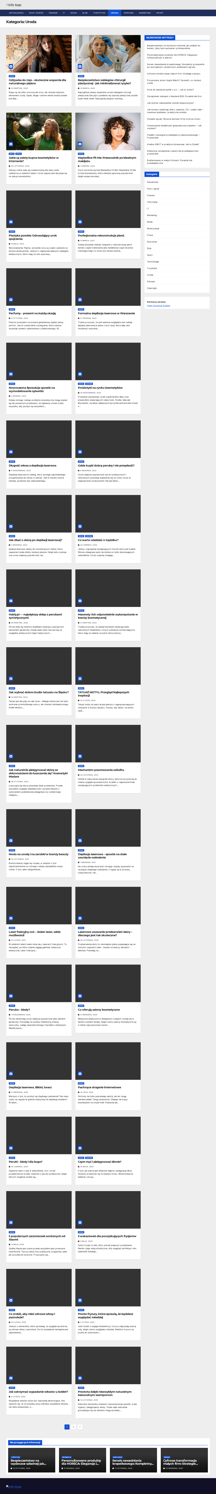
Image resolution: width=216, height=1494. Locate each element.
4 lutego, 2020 (87, 1322)
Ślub (85, 13)
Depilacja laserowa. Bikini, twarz (30, 1087)
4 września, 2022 (19, 545)
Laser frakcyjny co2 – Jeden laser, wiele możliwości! (34, 933)
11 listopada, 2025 (123, 1468)
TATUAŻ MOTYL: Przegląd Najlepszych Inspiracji (103, 694)
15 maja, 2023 (17, 244)
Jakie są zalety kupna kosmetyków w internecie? (34, 159)
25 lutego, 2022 (88, 700)
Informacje (152, 202)
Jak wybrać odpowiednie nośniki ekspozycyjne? (170, 103)
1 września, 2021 (88, 862)
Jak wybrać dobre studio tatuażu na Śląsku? (39, 692)
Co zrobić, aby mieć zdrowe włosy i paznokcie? (32, 1315)
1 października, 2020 (20, 1015)
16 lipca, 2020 (86, 1092)
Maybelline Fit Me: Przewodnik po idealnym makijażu (107, 159)
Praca (150, 235)
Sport (160, 13)
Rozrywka (152, 241)
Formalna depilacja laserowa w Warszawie (106, 313)
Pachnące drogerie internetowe (99, 1087)
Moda (73, 13)
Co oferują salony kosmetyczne (99, 1009)
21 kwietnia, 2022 (88, 623)
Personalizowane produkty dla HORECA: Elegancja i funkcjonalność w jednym (81, 1464)
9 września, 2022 (88, 470)
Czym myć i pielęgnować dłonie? (99, 1161)
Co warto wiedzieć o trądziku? (98, 540)
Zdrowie (129, 13)
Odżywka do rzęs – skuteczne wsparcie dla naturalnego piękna (37, 81)
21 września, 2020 (88, 1015)
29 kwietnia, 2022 (19, 623)
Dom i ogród (36, 13)
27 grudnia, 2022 (88, 318)
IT (64, 13)
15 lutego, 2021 (18, 940)
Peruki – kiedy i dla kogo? (25, 1161)
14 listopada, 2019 (89, 1400)
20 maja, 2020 (87, 1167)
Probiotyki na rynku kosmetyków (100, 387)
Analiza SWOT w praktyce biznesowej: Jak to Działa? (173, 144)
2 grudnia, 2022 (18, 396)
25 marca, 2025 (87, 88)
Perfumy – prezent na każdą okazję (32, 313)
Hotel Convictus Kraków (158, 305)
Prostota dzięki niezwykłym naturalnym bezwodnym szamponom (105, 1393)
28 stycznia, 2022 (19, 782)
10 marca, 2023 (87, 240)
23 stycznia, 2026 (21, 1468)
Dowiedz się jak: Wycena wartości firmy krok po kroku (173, 119)
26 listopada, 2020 (89, 940)
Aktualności (16, 13)
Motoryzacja (153, 228)
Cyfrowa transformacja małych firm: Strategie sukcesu (173, 73)
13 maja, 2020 (17, 1244)
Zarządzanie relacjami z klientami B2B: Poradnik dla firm (174, 96)
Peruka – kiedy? (19, 1009)
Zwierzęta (151, 288)
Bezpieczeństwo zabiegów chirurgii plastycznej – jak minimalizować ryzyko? (104, 81)
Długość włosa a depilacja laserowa (32, 465)
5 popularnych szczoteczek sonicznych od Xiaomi (37, 1237)
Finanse (53, 13)
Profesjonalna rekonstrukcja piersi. (101, 235)
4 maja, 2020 (86, 1241)
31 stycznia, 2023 (19, 318)
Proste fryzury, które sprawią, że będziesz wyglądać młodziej (105, 1315)
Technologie (153, 261)
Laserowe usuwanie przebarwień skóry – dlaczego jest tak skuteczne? (105, 933)
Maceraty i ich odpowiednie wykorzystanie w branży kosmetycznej (108, 616)
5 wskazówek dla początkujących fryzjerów (107, 1236)
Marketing (145, 13)
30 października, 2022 (90, 393)
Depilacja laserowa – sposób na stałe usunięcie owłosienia (102, 856)
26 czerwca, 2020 (19, 1167)
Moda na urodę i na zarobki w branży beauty (38, 854)
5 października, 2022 (21, 470)
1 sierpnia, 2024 (87, 166)
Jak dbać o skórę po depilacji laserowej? (35, 540)
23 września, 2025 (174, 1468)
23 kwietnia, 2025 (19, 88)
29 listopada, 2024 (20, 166)
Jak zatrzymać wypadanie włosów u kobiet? (38, 1391)
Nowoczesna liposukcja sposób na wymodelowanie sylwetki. (32, 389)
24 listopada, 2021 (89, 775)
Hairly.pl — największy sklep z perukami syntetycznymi (35, 616)
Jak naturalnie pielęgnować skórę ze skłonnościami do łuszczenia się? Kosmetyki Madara (38, 773)
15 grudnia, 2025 (72, 1468)
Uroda (114, 13)
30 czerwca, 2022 (88, 545)
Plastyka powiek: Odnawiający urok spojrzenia (33, 237)
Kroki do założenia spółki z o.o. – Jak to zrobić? (170, 89)
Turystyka (99, 13)
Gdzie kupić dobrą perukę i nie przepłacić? (106, 465)
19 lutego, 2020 (18, 1322)
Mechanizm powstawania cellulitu (101, 770)
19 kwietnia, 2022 (19, 697)
